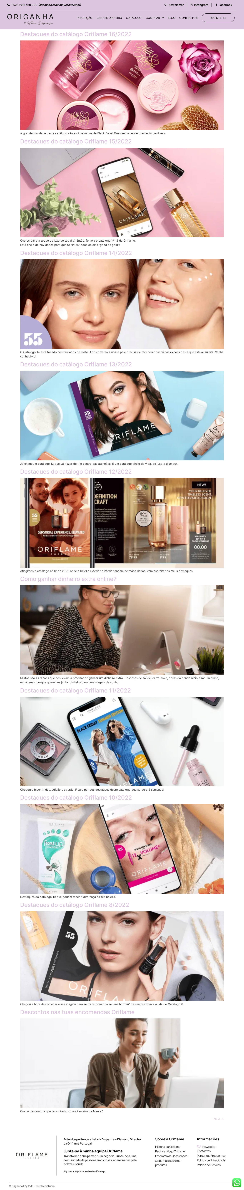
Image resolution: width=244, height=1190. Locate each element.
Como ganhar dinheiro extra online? (68, 578)
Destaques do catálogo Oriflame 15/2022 (76, 141)
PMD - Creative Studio (41, 1186)
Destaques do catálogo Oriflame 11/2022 (75, 690)
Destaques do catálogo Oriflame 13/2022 (76, 364)
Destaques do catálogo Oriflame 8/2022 (74, 904)
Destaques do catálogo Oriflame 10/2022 (76, 797)
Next (219, 1119)
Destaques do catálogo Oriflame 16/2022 (76, 34)
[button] (175, 5)
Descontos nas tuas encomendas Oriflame (77, 1012)
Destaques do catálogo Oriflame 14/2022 (76, 252)
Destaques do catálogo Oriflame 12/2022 (76, 471)
